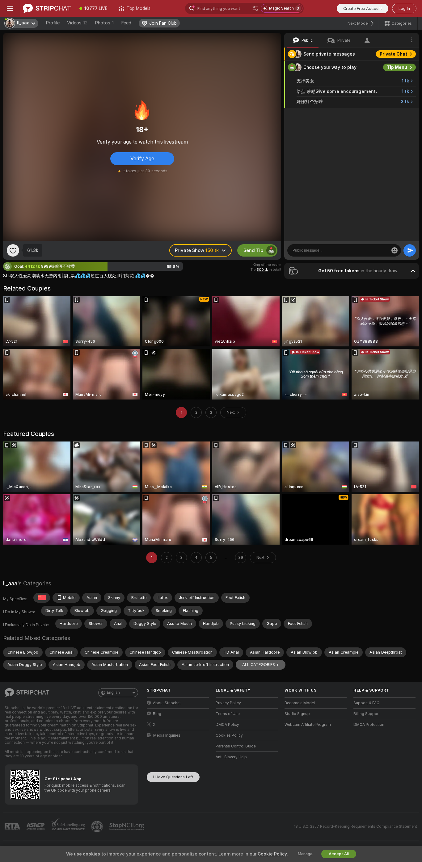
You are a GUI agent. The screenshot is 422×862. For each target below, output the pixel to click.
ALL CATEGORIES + (260, 664)
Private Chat (393, 54)
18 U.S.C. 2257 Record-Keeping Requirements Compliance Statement (355, 826)
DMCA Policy (227, 724)
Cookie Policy (272, 854)
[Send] (409, 250)
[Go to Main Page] (47, 8)
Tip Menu (397, 67)
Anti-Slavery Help (231, 757)
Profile (53, 23)
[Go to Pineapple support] (97, 826)
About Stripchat (167, 703)
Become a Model (300, 703)
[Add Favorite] (13, 250)
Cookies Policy (229, 735)
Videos (77, 23)
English (113, 692)
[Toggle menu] (10, 8)
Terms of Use (228, 714)
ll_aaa (10, 583)
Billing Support (366, 714)
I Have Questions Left (173, 777)
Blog (157, 714)
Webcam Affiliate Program (308, 724)
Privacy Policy (228, 703)
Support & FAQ (366, 703)
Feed (126, 23)
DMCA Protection (368, 724)
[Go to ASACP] (36, 826)
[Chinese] (41, 598)
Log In (404, 8)
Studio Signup (297, 714)
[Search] (255, 8)
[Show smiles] (394, 250)
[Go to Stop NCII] (127, 826)
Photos (104, 23)
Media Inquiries (166, 735)
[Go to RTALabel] (13, 827)
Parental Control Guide (236, 746)
